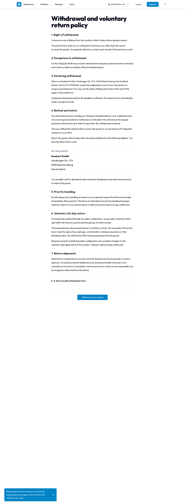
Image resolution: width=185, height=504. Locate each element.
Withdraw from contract (92, 297)
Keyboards (28, 4)
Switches (44, 4)
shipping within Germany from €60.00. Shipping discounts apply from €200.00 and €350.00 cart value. (26, 494)
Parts (72, 4)
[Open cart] (165, 4)
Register (152, 4)
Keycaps (59, 4)
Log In (138, 4)
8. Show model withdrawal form (70, 280)
